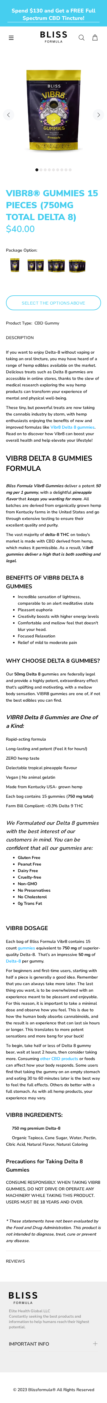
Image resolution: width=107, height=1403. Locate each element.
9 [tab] (70, 169)
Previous (8, 114)
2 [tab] (41, 169)
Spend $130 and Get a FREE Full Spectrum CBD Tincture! (53, 14)
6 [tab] (57, 169)
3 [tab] (45, 169)
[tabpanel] (53, 111)
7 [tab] (61, 169)
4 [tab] (49, 169)
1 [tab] (36, 169)
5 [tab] (53, 169)
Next (98, 114)
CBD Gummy (46, 323)
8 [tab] (65, 169)
